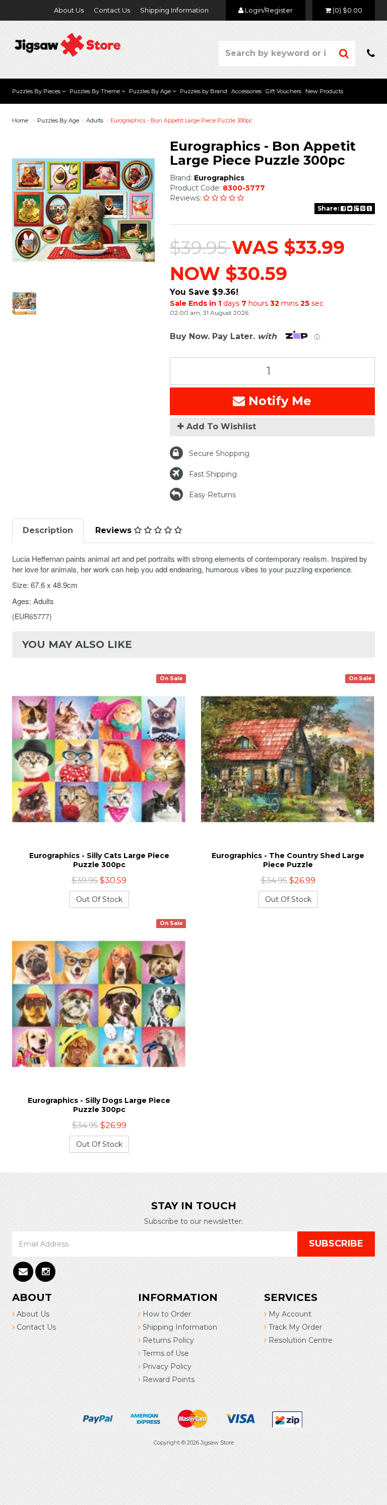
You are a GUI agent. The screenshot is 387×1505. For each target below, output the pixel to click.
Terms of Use (165, 1353)
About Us (69, 10)
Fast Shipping (213, 474)
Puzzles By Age (150, 91)
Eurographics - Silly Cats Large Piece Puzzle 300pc (99, 860)
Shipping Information (174, 10)
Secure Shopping (219, 453)
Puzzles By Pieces (37, 91)
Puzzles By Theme (95, 91)
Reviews (114, 530)
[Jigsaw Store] (67, 43)
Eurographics (219, 177)
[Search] (344, 53)
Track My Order (294, 1327)
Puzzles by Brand (203, 91)
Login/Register (268, 10)
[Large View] (24, 303)
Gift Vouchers (283, 91)
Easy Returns (212, 494)
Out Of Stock (99, 899)
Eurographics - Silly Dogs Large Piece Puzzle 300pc (99, 1105)
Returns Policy (167, 1340)
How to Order (166, 1314)
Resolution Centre (300, 1340)
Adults (94, 120)
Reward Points (168, 1379)
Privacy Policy (166, 1366)
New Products (324, 91)
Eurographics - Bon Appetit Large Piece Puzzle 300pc (181, 120)
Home (20, 120)
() (347, 10)
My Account (289, 1314)
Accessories (246, 91)
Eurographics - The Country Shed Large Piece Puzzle (288, 860)
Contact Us (112, 10)
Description (48, 530)
